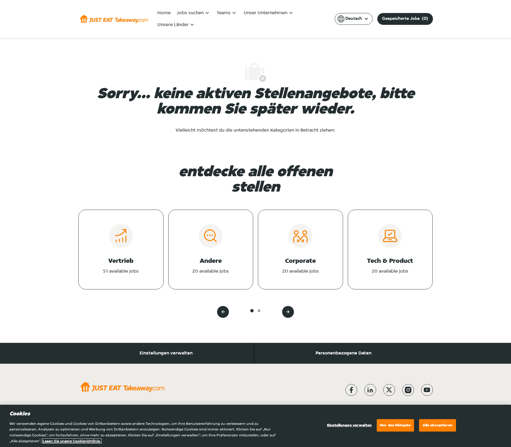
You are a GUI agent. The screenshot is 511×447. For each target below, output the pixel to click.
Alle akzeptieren (438, 425)
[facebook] (351, 390)
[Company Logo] (114, 19)
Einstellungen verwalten (166, 353)
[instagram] (408, 390)
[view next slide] (288, 312)
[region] (255, 426)
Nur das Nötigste (395, 425)
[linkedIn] (370, 390)
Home (164, 13)
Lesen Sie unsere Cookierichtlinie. (72, 441)
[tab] (251, 310)
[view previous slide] (223, 312)
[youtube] (427, 390)
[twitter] (389, 390)
